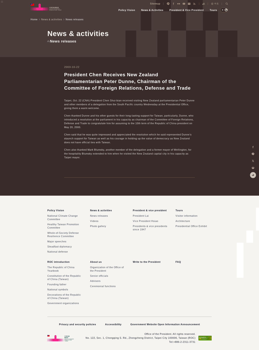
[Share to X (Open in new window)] (253, 161)
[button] (227, 4)
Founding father (56, 284)
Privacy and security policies (77, 324)
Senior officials (99, 276)
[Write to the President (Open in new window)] (189, 4)
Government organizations (63, 303)
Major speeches (56, 241)
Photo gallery (98, 226)
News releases (99, 216)
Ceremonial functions (103, 286)
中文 (216, 3)
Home (34, 19)
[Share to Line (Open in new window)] (253, 154)
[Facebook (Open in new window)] (173, 4)
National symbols (57, 289)
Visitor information (187, 216)
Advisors (95, 281)
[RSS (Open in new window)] (194, 4)
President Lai (141, 216)
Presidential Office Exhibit (191, 226)
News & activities (51, 19)
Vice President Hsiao (145, 221)
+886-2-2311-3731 (184, 342)
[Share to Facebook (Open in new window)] (253, 147)
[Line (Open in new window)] (168, 4)
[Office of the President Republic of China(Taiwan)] (46, 6)
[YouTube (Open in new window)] (184, 4)
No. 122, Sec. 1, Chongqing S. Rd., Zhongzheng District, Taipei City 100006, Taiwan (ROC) (140, 338)
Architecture (183, 221)
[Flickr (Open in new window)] (178, 4)
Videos (94, 221)
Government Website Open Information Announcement (165, 324)
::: (2, 1)
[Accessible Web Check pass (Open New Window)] (205, 338)
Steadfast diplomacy (59, 246)
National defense (57, 251)
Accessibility (113, 324)
